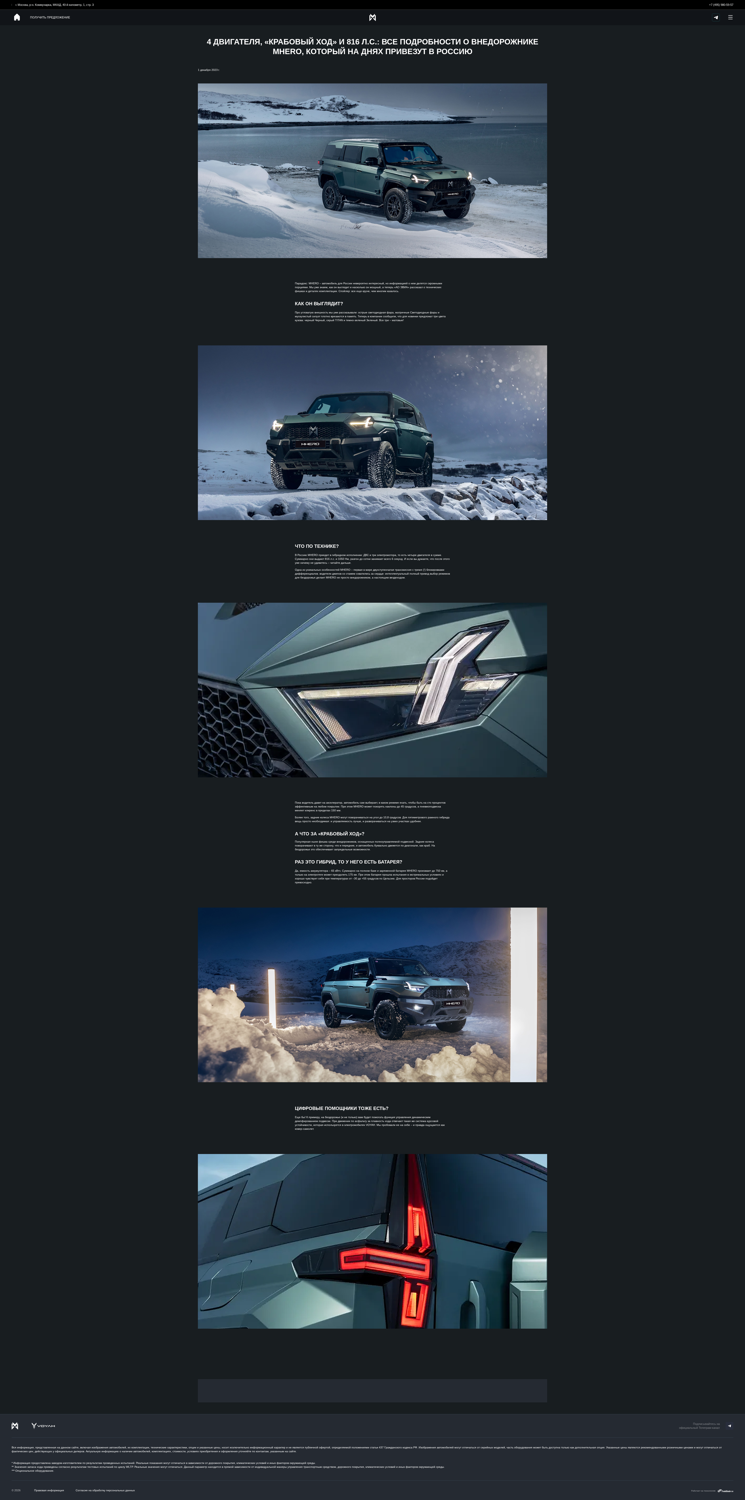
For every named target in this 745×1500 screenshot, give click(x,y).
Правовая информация (49, 1490)
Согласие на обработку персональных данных (105, 1490)
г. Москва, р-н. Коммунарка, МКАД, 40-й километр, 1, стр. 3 (55, 4)
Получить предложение (50, 17)
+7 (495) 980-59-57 (721, 4)
